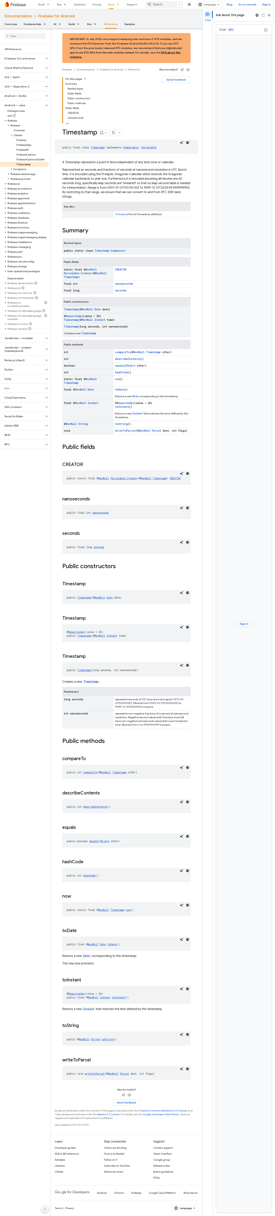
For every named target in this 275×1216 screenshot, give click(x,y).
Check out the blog (115, 1147)
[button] (22, 58)
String (83, 424)
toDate (120, 389)
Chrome (119, 1193)
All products (190, 1193)
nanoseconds (124, 283)
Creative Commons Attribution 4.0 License (163, 1110)
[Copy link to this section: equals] (79, 827)
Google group (161, 1159)
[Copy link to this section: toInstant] (85, 980)
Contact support (163, 1147)
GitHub (59, 1171)
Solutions (80, 4)
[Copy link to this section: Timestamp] (89, 584)
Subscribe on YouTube (117, 1165)
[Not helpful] (188, 70)
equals (119, 365)
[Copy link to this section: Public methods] (108, 741)
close (269, 15)
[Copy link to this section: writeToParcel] (94, 1060)
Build (42, 4)
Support (132, 4)
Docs (111, 4)
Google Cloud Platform (162, 1193)
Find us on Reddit (114, 1153)
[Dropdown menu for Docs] (118, 4)
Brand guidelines (163, 1171)
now (117, 379)
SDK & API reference (67, 1153)
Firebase (67, 69)
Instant (99, 320)
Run (59, 4)
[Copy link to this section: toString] (82, 1026)
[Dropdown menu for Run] (66, 4)
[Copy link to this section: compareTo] (89, 759)
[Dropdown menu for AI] (60, 24)
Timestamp (98, 147)
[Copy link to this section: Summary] (92, 231)
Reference (111, 24)
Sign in (266, 4)
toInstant (122, 406)
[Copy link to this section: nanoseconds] (93, 499)
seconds (120, 290)
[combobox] (164, 4)
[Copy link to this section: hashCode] (87, 862)
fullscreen (263, 15)
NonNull (91, 269)
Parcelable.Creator (78, 273)
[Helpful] (182, 70)
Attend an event (113, 1171)
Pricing (96, 4)
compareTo (122, 352)
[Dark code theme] (188, 143)
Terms (58, 1208)
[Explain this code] (182, 143)
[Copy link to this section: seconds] (83, 533)
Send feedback (176, 79)
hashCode (121, 372)
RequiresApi (74, 316)
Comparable (130, 147)
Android (102, 1193)
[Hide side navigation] (45, 1209)
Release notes (161, 1165)
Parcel (156, 430)
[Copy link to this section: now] (75, 896)
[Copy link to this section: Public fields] (99, 447)
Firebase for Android (56, 16)
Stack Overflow (162, 1153)
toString (121, 424)
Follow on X (110, 1159)
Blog (229, 4)
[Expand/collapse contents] (85, 78)
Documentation (18, 16)
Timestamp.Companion (109, 250)
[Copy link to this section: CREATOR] (87, 465)
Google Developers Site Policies (161, 1114)
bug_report (257, 15)
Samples (129, 24)
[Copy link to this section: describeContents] (103, 793)
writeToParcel (125, 430)
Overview (10, 24)
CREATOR (120, 269)
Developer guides (65, 1147)
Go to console (247, 4)
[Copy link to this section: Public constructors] (119, 566)
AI (55, 24)
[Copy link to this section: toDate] (80, 931)
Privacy (69, 1208)
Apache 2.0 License (108, 1114)
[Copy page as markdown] (113, 133)
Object (130, 365)
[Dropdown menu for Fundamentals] (45, 24)
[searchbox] (25, 36)
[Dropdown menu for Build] (49, 4)
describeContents (128, 359)
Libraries (60, 1165)
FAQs (156, 1177)
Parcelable (148, 147)
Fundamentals (32, 24)
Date (97, 309)
